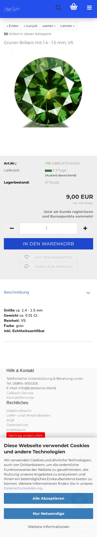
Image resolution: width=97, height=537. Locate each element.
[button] (11, 228)
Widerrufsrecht (19, 411)
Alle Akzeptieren (48, 498)
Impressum (16, 430)
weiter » (48, 26)
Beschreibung (16, 292)
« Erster (12, 26)
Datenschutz (17, 425)
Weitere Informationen (48, 526)
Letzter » (67, 26)
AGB (10, 420)
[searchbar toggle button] (58, 7)
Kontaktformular (20, 397)
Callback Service (19, 393)
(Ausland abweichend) (60, 175)
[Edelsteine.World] (10, 9)
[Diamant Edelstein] (48, 88)
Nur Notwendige (48, 513)
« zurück (31, 26)
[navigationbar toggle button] (89, 7)
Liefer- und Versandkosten (28, 415)
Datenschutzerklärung (23, 488)
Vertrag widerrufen (26, 435)
